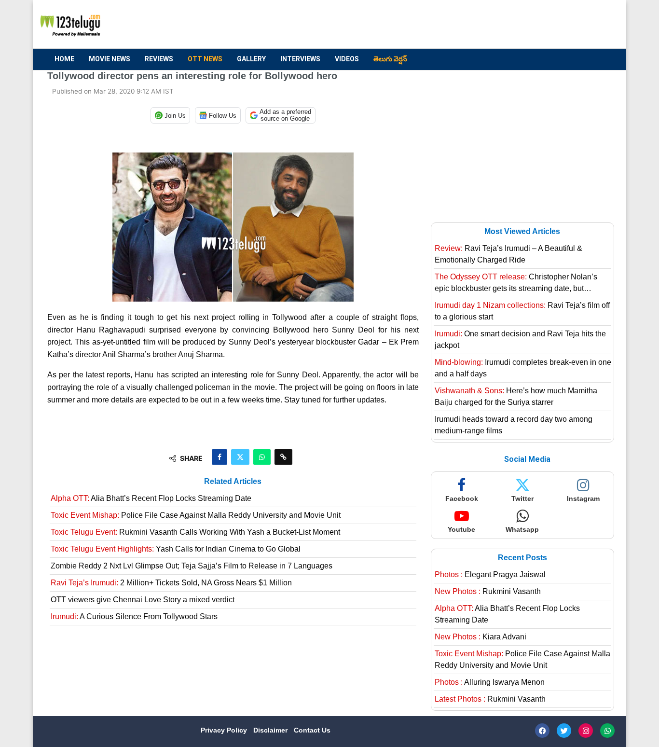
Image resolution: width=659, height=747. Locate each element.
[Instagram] (585, 730)
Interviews (300, 59)
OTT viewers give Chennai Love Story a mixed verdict (142, 599)
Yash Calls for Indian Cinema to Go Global (176, 549)
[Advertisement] (436, 24)
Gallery (251, 59)
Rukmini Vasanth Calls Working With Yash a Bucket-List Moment (195, 532)
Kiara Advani (480, 637)
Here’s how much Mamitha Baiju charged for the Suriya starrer (516, 396)
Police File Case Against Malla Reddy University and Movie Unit (196, 515)
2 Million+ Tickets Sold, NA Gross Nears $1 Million (171, 583)
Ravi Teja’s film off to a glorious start (522, 311)
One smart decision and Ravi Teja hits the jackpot (520, 339)
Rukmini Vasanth (488, 591)
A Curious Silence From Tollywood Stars (134, 616)
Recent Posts (522, 557)
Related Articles (232, 481)
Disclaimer (271, 730)
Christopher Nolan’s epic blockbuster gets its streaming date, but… (516, 282)
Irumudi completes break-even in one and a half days (523, 368)
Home (64, 59)
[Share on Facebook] (219, 457)
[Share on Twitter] (240, 457)
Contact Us (312, 730)
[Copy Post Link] (283, 457)
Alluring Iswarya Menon (490, 682)
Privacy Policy (225, 730)
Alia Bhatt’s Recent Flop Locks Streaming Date (151, 498)
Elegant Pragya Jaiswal (490, 574)
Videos (347, 59)
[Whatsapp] (607, 730)
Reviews (159, 59)
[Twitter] (564, 730)
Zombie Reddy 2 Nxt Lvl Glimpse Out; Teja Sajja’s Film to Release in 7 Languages (191, 566)
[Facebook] (542, 730)
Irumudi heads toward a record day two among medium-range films (513, 425)
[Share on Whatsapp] (262, 457)
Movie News (109, 59)
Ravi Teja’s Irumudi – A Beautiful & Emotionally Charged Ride (508, 254)
